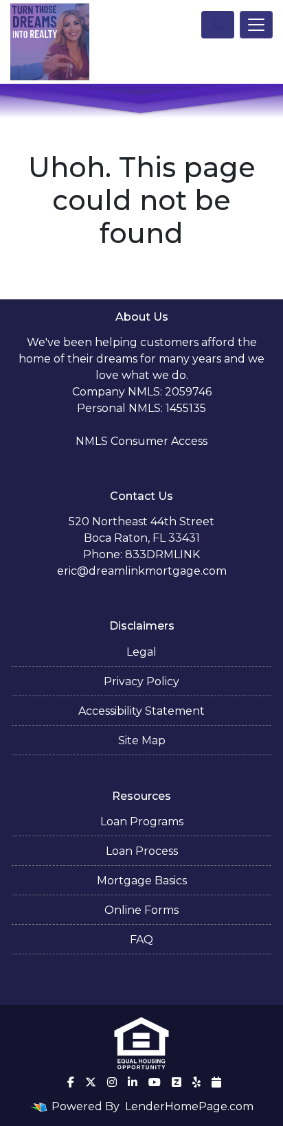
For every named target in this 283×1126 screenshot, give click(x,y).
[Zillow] (176, 1082)
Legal (141, 651)
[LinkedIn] (132, 1082)
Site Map (142, 740)
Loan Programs (141, 821)
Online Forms (141, 910)
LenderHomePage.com (189, 1106)
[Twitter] (90, 1082)
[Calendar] (216, 1082)
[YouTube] (154, 1082)
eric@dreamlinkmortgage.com (142, 570)
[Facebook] (70, 1082)
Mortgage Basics (142, 880)
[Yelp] (196, 1082)
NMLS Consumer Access (141, 441)
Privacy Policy (141, 681)
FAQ (141, 939)
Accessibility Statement (141, 710)
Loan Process (142, 851)
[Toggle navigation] (256, 24)
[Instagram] (112, 1082)
